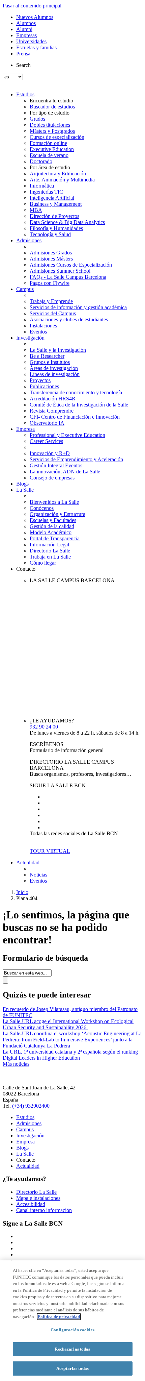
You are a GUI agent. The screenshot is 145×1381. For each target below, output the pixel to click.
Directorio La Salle (50, 550)
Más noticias (16, 1064)
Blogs (22, 484)
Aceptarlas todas (72, 1368)
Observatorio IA (47, 423)
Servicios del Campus (53, 313)
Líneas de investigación (55, 374)
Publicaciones (44, 386)
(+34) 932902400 (31, 1106)
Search (23, 65)
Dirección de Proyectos (54, 216)
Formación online (48, 143)
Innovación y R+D (50, 453)
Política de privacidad (59, 1316)
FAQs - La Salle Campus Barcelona (68, 277)
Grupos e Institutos (50, 362)
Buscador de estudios (52, 106)
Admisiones (28, 240)
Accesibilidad (30, 1204)
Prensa (23, 53)
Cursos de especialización (57, 137)
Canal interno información (44, 1210)
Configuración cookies (72, 1329)
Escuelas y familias (36, 47)
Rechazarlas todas (72, 1349)
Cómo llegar (43, 563)
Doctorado (41, 161)
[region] (72, 1320)
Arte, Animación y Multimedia (62, 179)
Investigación (30, 338)
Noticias (38, 875)
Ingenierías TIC (46, 192)
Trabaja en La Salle (50, 557)
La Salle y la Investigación (58, 350)
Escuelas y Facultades (53, 520)
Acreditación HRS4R (53, 398)
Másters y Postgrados (52, 131)
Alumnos (26, 23)
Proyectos (40, 380)
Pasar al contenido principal (32, 5)
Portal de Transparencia (55, 538)
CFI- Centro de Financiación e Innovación (75, 417)
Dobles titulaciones (50, 125)
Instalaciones (43, 325)
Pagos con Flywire (49, 283)
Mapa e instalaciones (38, 1198)
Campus (25, 289)
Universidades (31, 41)
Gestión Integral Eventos (56, 465)
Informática (42, 186)
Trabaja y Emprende (51, 301)
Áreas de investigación (54, 368)
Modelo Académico (50, 532)
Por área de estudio (50, 167)
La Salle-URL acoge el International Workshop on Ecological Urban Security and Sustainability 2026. (68, 1024)
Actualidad (27, 862)
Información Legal (49, 544)
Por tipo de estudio (49, 113)
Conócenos (42, 508)
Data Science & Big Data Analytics (67, 222)
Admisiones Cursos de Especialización (71, 265)
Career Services (46, 441)
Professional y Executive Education (67, 435)
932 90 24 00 (44, 727)
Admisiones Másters (51, 259)
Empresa (25, 429)
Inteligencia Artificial (52, 198)
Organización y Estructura (57, 514)
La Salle (25, 490)
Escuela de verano (49, 155)
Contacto (25, 569)
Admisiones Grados (51, 252)
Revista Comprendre (52, 411)
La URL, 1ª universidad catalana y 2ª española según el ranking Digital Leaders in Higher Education (70, 1055)
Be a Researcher (47, 356)
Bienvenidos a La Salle (54, 502)
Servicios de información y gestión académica (78, 307)
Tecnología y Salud (50, 234)
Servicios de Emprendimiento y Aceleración (76, 459)
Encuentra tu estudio (51, 100)
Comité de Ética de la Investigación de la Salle (79, 405)
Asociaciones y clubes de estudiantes (69, 319)
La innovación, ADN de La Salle (65, 471)
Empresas (26, 35)
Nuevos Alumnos (34, 17)
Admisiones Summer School (60, 271)
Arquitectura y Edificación (58, 173)
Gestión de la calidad (52, 526)
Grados (37, 119)
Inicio (22, 892)
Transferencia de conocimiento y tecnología (76, 392)
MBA (36, 210)
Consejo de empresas (52, 477)
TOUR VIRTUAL (50, 851)
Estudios (25, 94)
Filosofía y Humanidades (56, 228)
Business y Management (56, 204)
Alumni (24, 29)
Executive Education (52, 149)
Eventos (38, 332)
